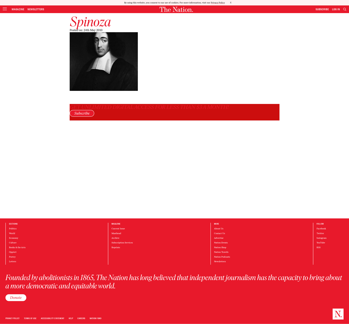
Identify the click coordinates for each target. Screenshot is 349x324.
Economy (13, 238)
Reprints (116, 247)
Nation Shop (220, 247)
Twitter (320, 233)
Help (71, 318)
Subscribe (322, 9)
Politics (12, 228)
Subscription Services (122, 242)
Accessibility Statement (52, 318)
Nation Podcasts (222, 257)
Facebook (321, 228)
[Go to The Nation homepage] (176, 9)
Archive (115, 238)
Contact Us (219, 233)
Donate (16, 297)
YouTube (321, 242)
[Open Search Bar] (344, 9)
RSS (319, 247)
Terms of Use (30, 318)
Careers (81, 318)
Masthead (116, 233)
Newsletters (36, 9)
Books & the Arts (17, 247)
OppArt (12, 252)
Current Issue (118, 228)
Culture (12, 242)
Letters (12, 261)
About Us (218, 228)
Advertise (218, 238)
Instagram (322, 238)
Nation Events (221, 242)
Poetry (12, 257)
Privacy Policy (218, 2)
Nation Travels (221, 252)
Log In (336, 9)
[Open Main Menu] (5, 9)
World (12, 233)
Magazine (18, 9)
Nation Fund (95, 318)
